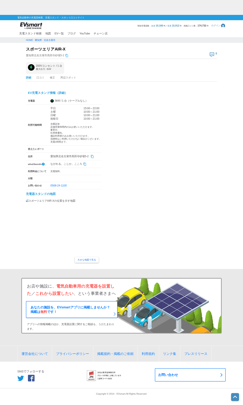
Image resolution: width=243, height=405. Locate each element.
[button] (218, 25)
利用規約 (148, 354)
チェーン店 (101, 33)
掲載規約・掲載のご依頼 (115, 354)
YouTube (85, 33)
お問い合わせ (168, 375)
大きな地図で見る (87, 259)
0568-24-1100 (58, 185)
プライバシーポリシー (72, 354)
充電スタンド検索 (30, 33)
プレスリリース (195, 354)
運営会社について (34, 354)
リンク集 (169, 354)
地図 (48, 33)
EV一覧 (59, 33)
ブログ (71, 33)
